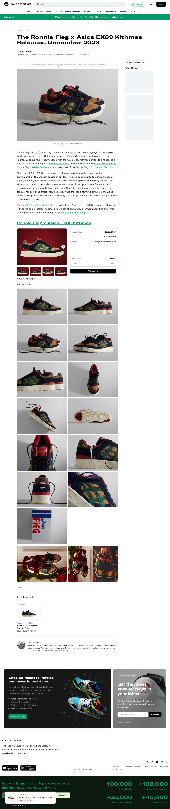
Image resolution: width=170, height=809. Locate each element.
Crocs (132, 11)
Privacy (137, 766)
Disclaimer (163, 766)
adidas (123, 11)
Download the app (17, 716)
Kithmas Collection (59, 163)
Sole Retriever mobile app (72, 212)
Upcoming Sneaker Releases (68, 11)
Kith (27, 587)
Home (19, 30)
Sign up (161, 4)
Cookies (153, 766)
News (29, 11)
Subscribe (155, 714)
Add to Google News (136, 62)
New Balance (110, 11)
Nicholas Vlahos (25, 51)
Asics (73, 152)
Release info (93, 271)
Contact (128, 766)
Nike (99, 11)
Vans (141, 11)
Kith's (38, 152)
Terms (145, 766)
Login (151, 4)
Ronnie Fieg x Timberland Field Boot (95, 167)
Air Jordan (88, 11)
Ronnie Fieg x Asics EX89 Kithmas (40, 205)
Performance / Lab (43, 11)
